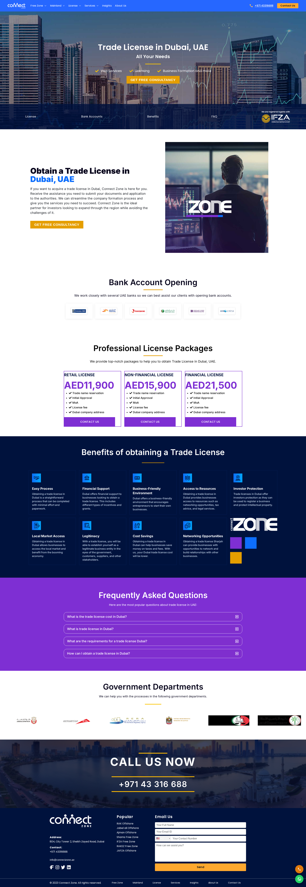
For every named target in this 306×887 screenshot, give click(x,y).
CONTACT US (89, 422)
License (30, 116)
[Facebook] (52, 867)
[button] (38, 5)
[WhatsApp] (299, 879)
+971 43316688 (264, 5)
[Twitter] (63, 867)
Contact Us (234, 882)
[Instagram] (57, 867)
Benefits (153, 116)
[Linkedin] (69, 867)
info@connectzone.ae (62, 860)
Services (175, 882)
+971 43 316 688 (153, 784)
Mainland (138, 882)
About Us (213, 882)
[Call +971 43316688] (299, 869)
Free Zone (117, 882)
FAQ (214, 116)
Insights (194, 882)
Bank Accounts (91, 116)
